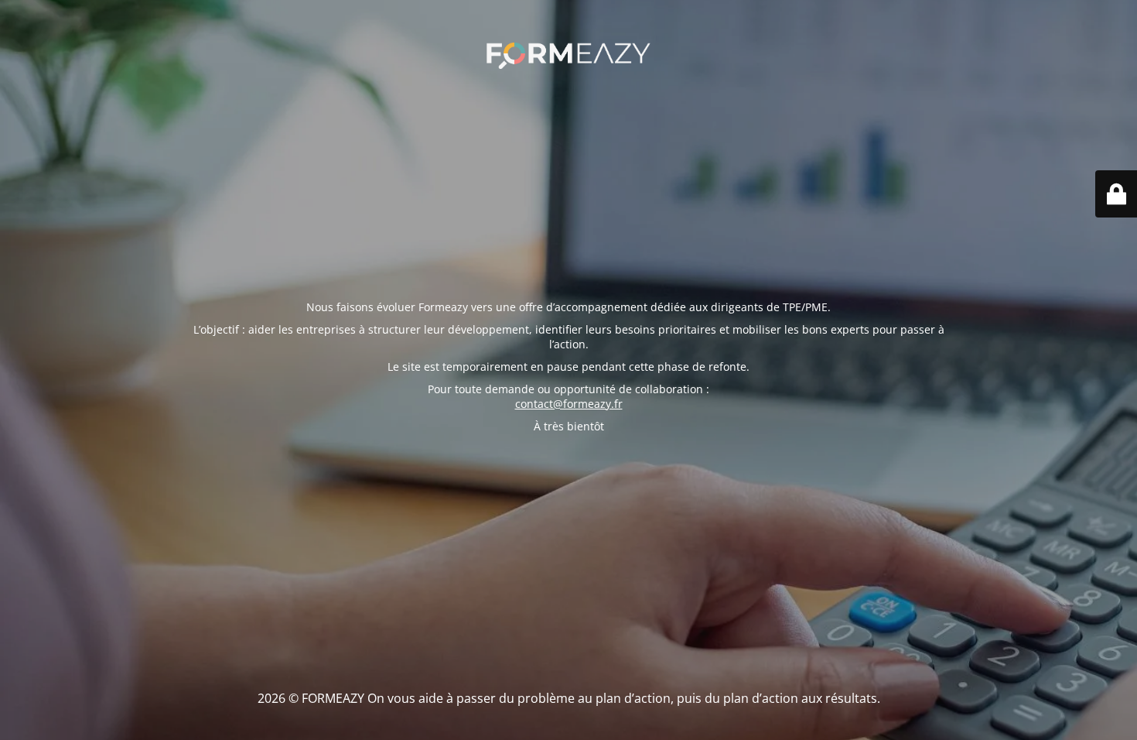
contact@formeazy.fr (569, 403)
